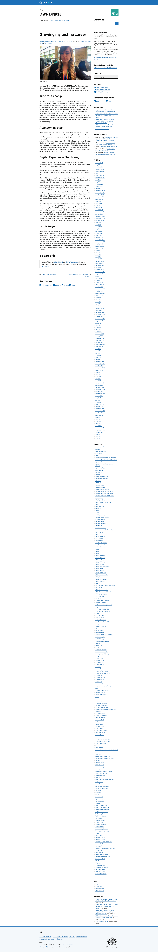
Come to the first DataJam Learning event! (79, 275)
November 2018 (100, 314)
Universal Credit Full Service (103, 841)
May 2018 (98, 327)
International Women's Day (103, 686)
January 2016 (99, 385)
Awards (97, 474)
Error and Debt (99, 615)
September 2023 (100, 197)
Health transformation (101, 652)
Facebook (58, 285)
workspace (98, 876)
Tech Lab (97, 803)
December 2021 (100, 240)
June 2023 (98, 203)
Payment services (100, 717)
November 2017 (100, 340)
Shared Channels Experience (103, 771)
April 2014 (98, 423)
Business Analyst (100, 485)
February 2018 (99, 334)
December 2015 (99, 387)
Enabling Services (100, 602)
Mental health (99, 699)
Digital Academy (100, 555)
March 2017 (98, 355)
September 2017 (100, 344)
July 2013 (98, 434)
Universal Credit (100, 837)
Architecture (99, 470)
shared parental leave (101, 773)
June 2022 (98, 227)
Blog (42, 10)
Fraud (97, 624)
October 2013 (99, 432)
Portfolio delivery (100, 726)
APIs (96, 455)
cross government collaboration (104, 530)
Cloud (97, 504)
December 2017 (99, 338)
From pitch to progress (101, 129)
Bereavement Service (101, 478)
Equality (97, 613)
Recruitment (99, 747)
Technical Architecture (101, 805)
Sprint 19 (98, 790)
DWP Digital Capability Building (104, 592)
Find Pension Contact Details (103, 622)
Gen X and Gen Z (100, 632)
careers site (46, 266)
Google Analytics (100, 637)
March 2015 (98, 402)
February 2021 (99, 261)
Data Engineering (100, 536)
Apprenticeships (100, 468)
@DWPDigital (58, 262)
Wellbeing (98, 863)
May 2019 (98, 302)
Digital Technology (100, 572)
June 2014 (98, 419)
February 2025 (99, 175)
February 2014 (99, 428)
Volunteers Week (100, 859)
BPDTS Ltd (84, 41)
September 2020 (100, 272)
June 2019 (98, 299)
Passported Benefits (101, 715)
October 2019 (99, 291)
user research (99, 852)
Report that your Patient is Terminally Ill (106, 750)
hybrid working (99, 662)
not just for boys (100, 713)
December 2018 (100, 312)
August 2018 (99, 321)
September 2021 (100, 246)
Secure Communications (102, 756)
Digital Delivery (99, 560)
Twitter (97, 833)
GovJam (97, 643)
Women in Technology (101, 867)
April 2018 (98, 329)
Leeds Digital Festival (101, 694)
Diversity (97, 583)
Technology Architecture (102, 809)
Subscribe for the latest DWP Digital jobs (105, 68)
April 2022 (98, 231)
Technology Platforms (101, 814)
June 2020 (98, 278)
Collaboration (99, 513)
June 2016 (98, 374)
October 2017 (99, 342)
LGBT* (97, 697)
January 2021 (99, 263)
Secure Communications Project (104, 758)
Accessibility (99, 449)
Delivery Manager (100, 547)
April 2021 (98, 257)
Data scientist (99, 540)
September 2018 (100, 319)
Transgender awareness (102, 831)
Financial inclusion (100, 620)
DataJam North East (101, 543)
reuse (97, 752)
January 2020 (99, 287)
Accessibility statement (47, 939)
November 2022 (100, 218)
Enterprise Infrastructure (102, 611)
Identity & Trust (99, 664)
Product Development (101, 730)
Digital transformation (101, 575)
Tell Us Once (98, 818)
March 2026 (99, 167)
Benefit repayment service (102, 476)
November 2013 (100, 430)
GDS (96, 628)
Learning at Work (100, 692)
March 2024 (99, 184)
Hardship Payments (100, 649)
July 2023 (98, 201)
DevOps (97, 551)
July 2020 (98, 276)
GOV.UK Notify (99, 639)
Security (97, 760)
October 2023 (99, 195)
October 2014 (99, 413)
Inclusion (98, 667)
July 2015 (98, 398)
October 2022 (99, 220)
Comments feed (99, 888)
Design (97, 549)
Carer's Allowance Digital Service (104, 495)
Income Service (99, 669)
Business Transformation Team (104, 493)
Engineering (98, 607)
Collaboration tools (100, 515)
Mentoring (98, 701)
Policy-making (99, 724)
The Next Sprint (99, 822)
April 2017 (98, 353)
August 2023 (99, 199)
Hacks (97, 647)
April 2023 (98, 207)
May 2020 (98, 280)
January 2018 (99, 336)
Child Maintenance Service (103, 502)
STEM (97, 794)
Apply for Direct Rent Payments (104, 462)
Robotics (98, 754)
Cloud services (99, 506)
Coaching (98, 508)
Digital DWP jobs (100, 562)
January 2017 (99, 359)
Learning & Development (102, 690)
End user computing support (103, 605)
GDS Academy (99, 630)
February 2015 (99, 404)
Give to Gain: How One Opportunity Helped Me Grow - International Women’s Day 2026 (105, 121)
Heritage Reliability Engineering (104, 654)
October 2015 (99, 391)
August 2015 (99, 396)
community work (100, 519)
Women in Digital (100, 865)
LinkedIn (66, 285)
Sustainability (99, 797)
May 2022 (98, 229)
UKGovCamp (99, 835)
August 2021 (99, 248)
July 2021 (98, 250)
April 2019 (98, 304)
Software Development (102, 786)
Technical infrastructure (102, 807)
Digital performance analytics (103, 566)
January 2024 (99, 188)
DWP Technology (100, 596)
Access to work (99, 447)
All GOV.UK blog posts (60, 937)
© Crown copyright (112, 947)
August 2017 (99, 346)
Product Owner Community (103, 739)
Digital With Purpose (101, 579)
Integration (98, 681)
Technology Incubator (101, 812)
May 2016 (98, 376)
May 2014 (98, 421)
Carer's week (99, 498)
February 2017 (99, 357)
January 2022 (99, 237)
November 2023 (100, 192)
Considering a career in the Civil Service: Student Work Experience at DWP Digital (106, 115)
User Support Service (101, 854)
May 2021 (98, 254)
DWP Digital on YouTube (102, 92)
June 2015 (98, 400)
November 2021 (100, 242)
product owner (99, 737)
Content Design (99, 521)
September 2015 (100, 393)
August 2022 (99, 222)
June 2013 (98, 436)
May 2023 (98, 205)
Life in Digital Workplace (49, 274)
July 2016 (98, 372)
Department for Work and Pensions (60, 20)
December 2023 (100, 190)
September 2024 (100, 177)
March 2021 (98, 259)
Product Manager (100, 732)
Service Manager (100, 767)
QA (96, 745)
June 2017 (98, 351)
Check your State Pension (102, 500)
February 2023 (99, 212)
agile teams (98, 453)
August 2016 (99, 370)
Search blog (99, 20)
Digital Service (99, 570)
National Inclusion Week (102, 707)
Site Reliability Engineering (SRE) (104, 779)
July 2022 (98, 225)
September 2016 (100, 368)
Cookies (59, 939)
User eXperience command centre (105, 848)
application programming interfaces (105, 457)
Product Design (99, 728)
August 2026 (99, 163)
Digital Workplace (100, 581)
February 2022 (99, 235)
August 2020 (99, 274)
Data (96, 534)
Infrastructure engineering (103, 673)
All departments (81, 937)
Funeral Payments (100, 626)
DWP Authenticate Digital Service (105, 585)
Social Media (99, 784)
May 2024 (98, 182)
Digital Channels (100, 558)
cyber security (99, 532)
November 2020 (100, 267)
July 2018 (98, 323)
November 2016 (100, 363)
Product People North (101, 743)
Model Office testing (101, 703)
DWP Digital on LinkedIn (103, 87)
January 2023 (99, 214)
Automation (98, 472)
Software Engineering (101, 788)
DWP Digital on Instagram (103, 89)
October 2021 (99, 244)
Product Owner (99, 735)
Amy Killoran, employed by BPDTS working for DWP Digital (56, 41)
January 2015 (99, 406)
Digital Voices (99, 577)
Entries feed (98, 886)
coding (97, 510)
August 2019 (99, 295)
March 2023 (99, 210)
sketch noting (99, 782)
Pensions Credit (99, 720)
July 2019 (98, 297)
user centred (99, 844)
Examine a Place (99, 617)
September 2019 (100, 293)
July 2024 (98, 180)
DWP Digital (50, 14)
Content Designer (100, 523)
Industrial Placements (101, 671)
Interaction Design (100, 684)
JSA (96, 688)
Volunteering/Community (102, 856)
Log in (97, 884)
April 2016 (98, 379)
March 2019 (98, 306)
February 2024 (99, 186)
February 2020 (99, 284)
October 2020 (99, 269)
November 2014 (100, 411)
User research (99, 850)
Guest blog (98, 645)
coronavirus (98, 525)
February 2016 (99, 383)
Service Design (99, 762)
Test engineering (48, 43)
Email (73, 285)
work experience (100, 869)
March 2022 (99, 233)
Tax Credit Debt (99, 801)
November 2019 (100, 289)
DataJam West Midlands (102, 545)
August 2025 (99, 173)
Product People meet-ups (102, 741)
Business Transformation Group (104, 491)
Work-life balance (100, 871)
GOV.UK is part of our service (108, 146)
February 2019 (99, 308)
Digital (97, 553)
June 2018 (98, 325)
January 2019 (99, 310)
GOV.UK (72, 937)
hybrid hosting (99, 660)
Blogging (98, 481)
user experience (99, 846)
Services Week (99, 769)
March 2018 (98, 331)
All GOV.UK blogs (45, 937)
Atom (109, 101)
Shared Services (100, 775)
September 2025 (100, 171)
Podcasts (98, 722)
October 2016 (99, 366)
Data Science (99, 538)
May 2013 (98, 438)
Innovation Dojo (100, 677)
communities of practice (102, 517)
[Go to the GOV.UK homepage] (46, 2)
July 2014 (98, 417)
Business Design (100, 487)
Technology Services (101, 816)
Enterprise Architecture (102, 609)
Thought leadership (100, 824)
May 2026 (98, 165)
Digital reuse (99, 568)
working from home (100, 874)
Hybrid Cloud (99, 658)
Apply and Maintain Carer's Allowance (106, 460)
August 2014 (99, 415)
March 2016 (98, 381)
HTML (97, 656)
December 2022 (100, 216)
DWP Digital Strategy (101, 594)
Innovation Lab (99, 679)
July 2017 (98, 349)
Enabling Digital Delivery (102, 600)
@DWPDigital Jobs (72, 262)
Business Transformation (102, 489)
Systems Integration (101, 799)
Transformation (99, 826)
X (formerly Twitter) (47, 285)
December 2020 (100, 265)
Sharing (97, 777)
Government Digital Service (103, 641)
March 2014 (98, 426)
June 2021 (98, 252)
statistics (98, 792)
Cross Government (100, 528)
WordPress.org (99, 890)
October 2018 (99, 316)
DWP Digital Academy (101, 590)
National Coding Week (101, 705)
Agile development (100, 451)
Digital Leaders (99, 564)
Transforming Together (101, 829)
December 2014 (100, 408)
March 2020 (99, 282)
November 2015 (100, 389)
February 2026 (99, 169)
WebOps (97, 861)
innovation (98, 675)
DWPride (97, 598)
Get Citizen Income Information (104, 634)
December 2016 (100, 361)
